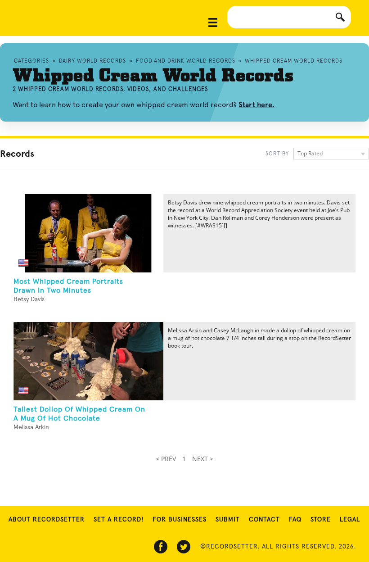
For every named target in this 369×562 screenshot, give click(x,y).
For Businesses (180, 520)
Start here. (256, 104)
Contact (264, 520)
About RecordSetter (47, 520)
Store (320, 520)
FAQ (295, 520)
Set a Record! (119, 520)
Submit (228, 520)
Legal (350, 520)
